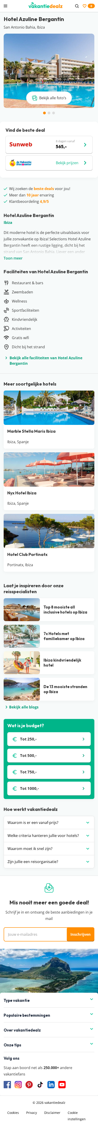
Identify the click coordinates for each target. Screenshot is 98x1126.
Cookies (13, 1112)
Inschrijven (80, 934)
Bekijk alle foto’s (52, 97)
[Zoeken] (77, 6)
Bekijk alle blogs (24, 707)
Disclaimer (52, 1112)
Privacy (31, 1112)
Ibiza (8, 222)
